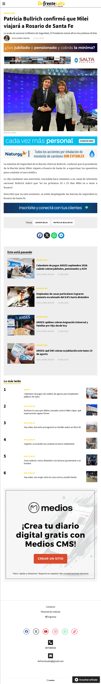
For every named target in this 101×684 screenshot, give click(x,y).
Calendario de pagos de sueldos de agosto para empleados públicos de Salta (51, 395)
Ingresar (52, 616)
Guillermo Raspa (21, 38)
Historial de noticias (50, 611)
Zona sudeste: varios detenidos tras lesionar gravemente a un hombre (52, 462)
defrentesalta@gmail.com (51, 661)
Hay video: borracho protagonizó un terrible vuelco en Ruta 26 (52, 427)
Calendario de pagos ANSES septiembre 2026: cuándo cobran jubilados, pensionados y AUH (62, 267)
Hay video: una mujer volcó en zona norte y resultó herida (50, 477)
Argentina (9, 13)
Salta (27, 389)
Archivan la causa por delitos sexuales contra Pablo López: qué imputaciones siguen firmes (52, 412)
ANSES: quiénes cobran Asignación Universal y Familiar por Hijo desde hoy (62, 324)
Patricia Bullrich (63, 222)
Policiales (29, 406)
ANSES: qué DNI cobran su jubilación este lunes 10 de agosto (64, 352)
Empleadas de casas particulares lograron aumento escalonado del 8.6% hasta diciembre (62, 295)
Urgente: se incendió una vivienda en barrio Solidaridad (49, 443)
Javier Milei (41, 222)
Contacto (50, 606)
